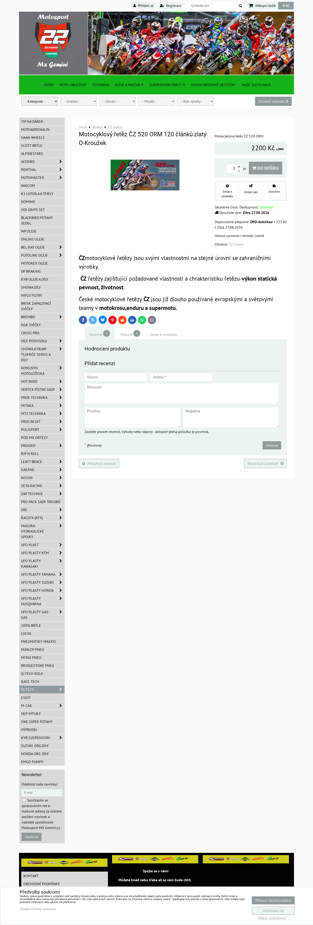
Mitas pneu (31, 657)
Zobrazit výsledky (272, 101)
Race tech (30, 681)
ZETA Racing (31, 485)
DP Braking (31, 271)
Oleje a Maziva (127, 84)
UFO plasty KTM (35, 552)
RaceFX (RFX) (32, 517)
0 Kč (286, 5)
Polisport (30, 429)
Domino (28, 201)
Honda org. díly (35, 753)
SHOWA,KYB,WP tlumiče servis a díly (36, 354)
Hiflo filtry (31, 295)
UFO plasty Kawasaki (31, 563)
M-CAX (26, 705)
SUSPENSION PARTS (165, 84)
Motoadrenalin (35, 129)
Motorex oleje (34, 263)
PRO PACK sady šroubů (40, 501)
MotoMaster (32, 177)
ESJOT (26, 697)
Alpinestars (32, 153)
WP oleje (28, 231)
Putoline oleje (34, 255)
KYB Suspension (35, 737)
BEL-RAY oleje (33, 247)
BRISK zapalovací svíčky (36, 306)
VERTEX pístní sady (38, 389)
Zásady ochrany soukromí (38, 909)
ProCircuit (31, 421)
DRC (24, 509)
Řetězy (27, 689)
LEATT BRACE (31, 461)
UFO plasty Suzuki (37, 582)
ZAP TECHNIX (32, 493)
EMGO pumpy (32, 761)
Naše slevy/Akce (256, 84)
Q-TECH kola (32, 673)
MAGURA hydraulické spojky (32, 531)
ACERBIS (28, 161)
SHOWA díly (31, 287)
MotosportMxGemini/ (246, 870)
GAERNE (27, 469)
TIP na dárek (32, 121)
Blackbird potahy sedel (37, 220)
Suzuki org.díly (35, 745)
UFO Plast (30, 544)
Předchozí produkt (102, 463)
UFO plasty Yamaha (38, 574)
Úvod (48, 84)
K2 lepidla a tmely (37, 193)
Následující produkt (262, 463)
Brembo (28, 317)
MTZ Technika (33, 413)
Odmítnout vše (273, 911)
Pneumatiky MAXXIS (38, 641)
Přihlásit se (145, 5)
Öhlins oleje (32, 239)
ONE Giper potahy (37, 721)
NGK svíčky (31, 325)
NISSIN (27, 477)
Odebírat (31, 837)
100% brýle (31, 625)
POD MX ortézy (34, 437)
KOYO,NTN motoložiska (32, 371)
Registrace (173, 5)
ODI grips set (33, 209)
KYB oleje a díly (34, 279)
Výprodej (29, 729)
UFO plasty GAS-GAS (35, 615)
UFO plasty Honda (37, 590)
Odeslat (272, 445)
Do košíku (267, 168)
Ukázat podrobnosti (272, 918)
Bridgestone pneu (37, 665)
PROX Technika (34, 397)
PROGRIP (28, 445)
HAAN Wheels (33, 137)
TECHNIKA (100, 84)
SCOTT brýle (31, 145)
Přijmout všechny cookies (273, 900)
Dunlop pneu (32, 649)
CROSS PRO (30, 333)
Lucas (26, 633)
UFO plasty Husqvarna (31, 601)
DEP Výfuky (31, 713)
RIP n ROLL (30, 453)
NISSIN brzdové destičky (213, 84)
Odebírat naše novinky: (40, 784)
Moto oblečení (72, 84)
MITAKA (27, 405)
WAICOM (28, 185)
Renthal (28, 169)
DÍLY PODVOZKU (34, 341)
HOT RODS (29, 381)
